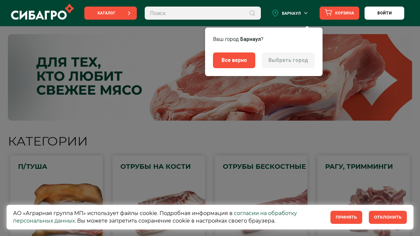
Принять (346, 217)
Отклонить (388, 217)
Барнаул (291, 13)
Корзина (344, 13)
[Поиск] (252, 13)
